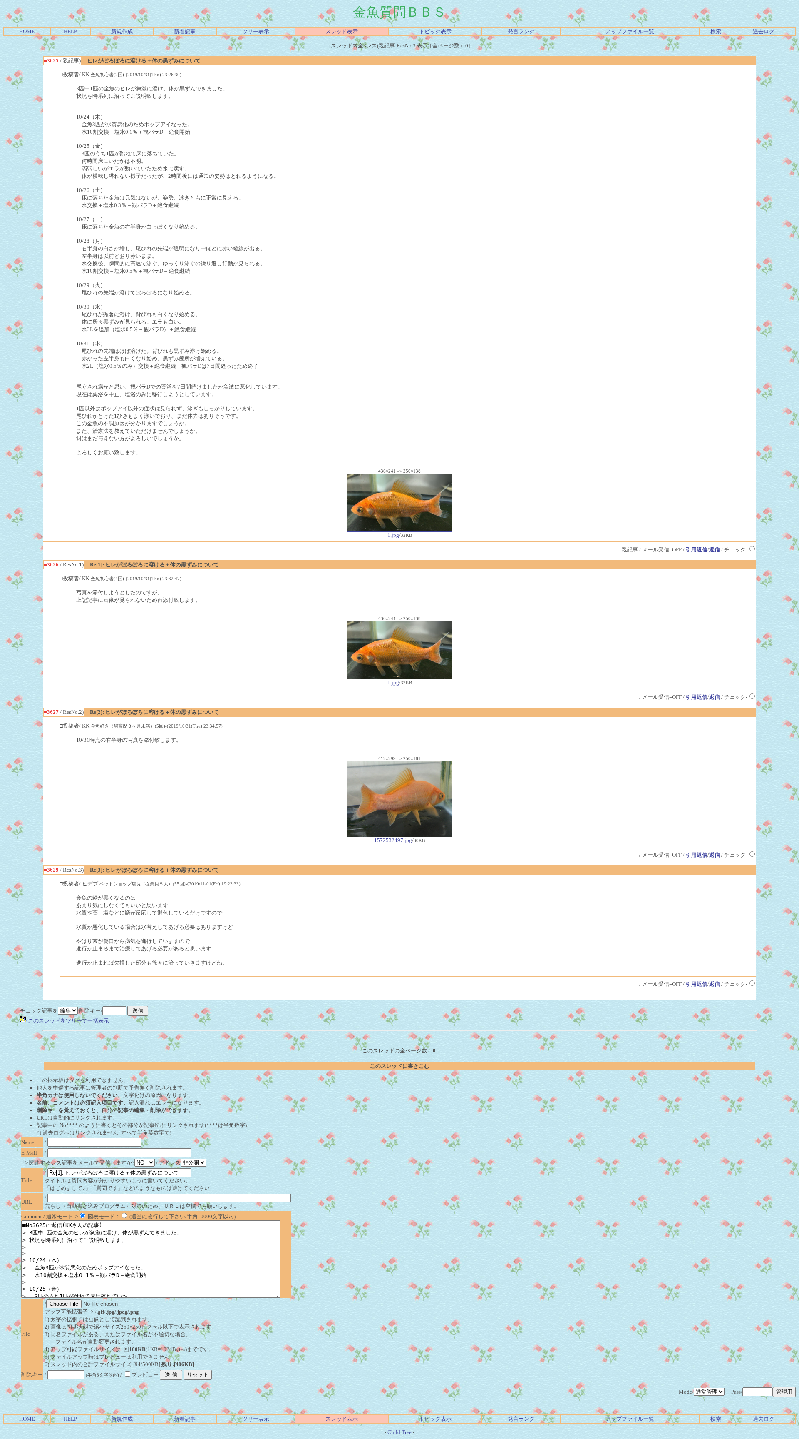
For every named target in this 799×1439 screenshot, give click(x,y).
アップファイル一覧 (629, 31)
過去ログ (763, 31)
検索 (715, 31)
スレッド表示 (341, 31)
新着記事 (185, 31)
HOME (27, 31)
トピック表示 (435, 31)
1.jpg (393, 535)
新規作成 (122, 31)
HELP (70, 31)
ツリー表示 (255, 31)
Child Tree (399, 1432)
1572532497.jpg (393, 840)
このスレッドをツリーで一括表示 (68, 1021)
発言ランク (521, 31)
